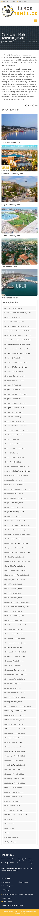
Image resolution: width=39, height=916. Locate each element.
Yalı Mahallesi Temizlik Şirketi (16, 815)
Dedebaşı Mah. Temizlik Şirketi (17, 530)
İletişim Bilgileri (11, 842)
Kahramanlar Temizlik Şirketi (16, 674)
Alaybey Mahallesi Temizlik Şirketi (18, 313)
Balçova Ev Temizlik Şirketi (15, 358)
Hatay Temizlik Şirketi (13, 647)
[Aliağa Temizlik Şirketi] (20, 127)
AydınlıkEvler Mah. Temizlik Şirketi (18, 340)
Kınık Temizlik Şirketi (13, 684)
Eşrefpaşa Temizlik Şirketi (15, 580)
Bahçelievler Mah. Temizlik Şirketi (18, 344)
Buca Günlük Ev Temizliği (14, 448)
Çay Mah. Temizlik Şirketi (14, 485)
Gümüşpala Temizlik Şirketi (15, 643)
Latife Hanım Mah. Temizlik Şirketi (18, 706)
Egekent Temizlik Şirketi (14, 557)
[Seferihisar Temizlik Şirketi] (20, 158)
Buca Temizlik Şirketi (13, 462)
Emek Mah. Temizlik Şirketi (15, 566)
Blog (7, 833)
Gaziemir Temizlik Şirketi (14, 616)
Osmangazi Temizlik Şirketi (15, 751)
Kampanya (9, 828)
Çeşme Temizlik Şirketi (14, 494)
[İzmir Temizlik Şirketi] (20, 11)
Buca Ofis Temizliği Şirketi (15, 457)
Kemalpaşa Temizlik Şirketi (15, 679)
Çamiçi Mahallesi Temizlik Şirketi (17, 471)
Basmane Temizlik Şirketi (14, 376)
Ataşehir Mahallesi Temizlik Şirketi (18, 331)
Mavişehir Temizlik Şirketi (14, 715)
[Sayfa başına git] (35, 913)
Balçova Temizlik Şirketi (14, 371)
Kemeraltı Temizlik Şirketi (15, 697)
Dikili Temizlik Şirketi (13, 539)
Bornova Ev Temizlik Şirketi (15, 421)
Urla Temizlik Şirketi (10, 298)
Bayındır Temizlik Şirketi (14, 381)
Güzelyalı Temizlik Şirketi (14, 629)
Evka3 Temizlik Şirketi (13, 589)
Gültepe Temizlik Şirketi (14, 634)
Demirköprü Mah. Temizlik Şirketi (18, 534)
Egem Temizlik (18, 868)
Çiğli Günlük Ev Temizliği (14, 507)
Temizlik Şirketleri (12, 837)
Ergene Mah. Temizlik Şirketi (16, 570)
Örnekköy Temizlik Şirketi (15, 765)
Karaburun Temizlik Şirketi (15, 656)
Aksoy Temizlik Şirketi (13, 308)
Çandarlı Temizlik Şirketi (14, 480)
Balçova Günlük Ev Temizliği (15, 362)
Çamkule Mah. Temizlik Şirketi (16, 475)
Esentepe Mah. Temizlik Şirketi (17, 575)
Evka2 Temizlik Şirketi (13, 584)
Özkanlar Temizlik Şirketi (14, 769)
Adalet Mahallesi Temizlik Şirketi (17, 602)
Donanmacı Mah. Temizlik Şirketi (17, 552)
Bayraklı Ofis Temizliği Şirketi (16, 403)
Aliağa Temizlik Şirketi (11, 143)
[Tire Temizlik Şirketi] (20, 252)
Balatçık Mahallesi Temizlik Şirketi (18, 353)
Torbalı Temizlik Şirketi (11, 236)
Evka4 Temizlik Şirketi (13, 593)
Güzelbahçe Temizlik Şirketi (15, 625)
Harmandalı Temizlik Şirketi (15, 652)
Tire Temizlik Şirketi (10, 267)
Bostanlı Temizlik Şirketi (14, 435)
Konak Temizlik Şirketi (13, 665)
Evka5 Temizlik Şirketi (13, 598)
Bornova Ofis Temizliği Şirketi (16, 430)
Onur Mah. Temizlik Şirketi (15, 756)
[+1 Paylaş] (32, 105)
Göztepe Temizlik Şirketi (14, 620)
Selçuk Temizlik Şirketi (11, 205)
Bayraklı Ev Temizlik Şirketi (15, 390)
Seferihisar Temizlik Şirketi (12, 174)
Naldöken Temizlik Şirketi (15, 747)
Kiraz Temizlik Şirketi (13, 688)
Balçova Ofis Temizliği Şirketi (16, 367)
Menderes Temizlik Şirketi (15, 724)
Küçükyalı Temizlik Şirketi (14, 693)
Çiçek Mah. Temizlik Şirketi (15, 498)
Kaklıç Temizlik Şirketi (13, 702)
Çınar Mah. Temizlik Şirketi (15, 521)
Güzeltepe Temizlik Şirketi (15, 638)
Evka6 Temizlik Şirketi (13, 611)
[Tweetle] (28, 105)
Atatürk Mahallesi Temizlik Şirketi (17, 335)
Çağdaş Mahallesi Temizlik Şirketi (17, 466)
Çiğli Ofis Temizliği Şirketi (14, 512)
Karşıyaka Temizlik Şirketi (14, 661)
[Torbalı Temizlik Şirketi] (20, 221)
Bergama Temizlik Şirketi (14, 408)
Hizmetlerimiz (33, 41)
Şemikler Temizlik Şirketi (14, 792)
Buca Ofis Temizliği (12, 453)
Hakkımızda (9, 824)
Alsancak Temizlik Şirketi (14, 322)
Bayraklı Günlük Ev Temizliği (15, 394)
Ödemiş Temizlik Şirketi (14, 760)
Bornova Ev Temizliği (13, 417)
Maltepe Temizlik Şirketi (14, 720)
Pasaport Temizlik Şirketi (14, 774)
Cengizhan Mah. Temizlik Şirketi (14, 36)
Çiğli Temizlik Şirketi (12, 516)
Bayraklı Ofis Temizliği (13, 399)
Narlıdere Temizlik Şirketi (14, 738)
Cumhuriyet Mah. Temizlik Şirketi (17, 525)
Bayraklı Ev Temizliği (13, 385)
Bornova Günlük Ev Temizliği (16, 426)
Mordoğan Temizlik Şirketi (15, 733)
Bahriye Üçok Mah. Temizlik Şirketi (18, 349)
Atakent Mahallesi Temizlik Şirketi (18, 326)
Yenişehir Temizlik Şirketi (14, 810)
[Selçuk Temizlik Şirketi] (20, 190)
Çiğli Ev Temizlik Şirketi (14, 503)
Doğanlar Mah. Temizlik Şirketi (16, 548)
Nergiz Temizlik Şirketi (13, 742)
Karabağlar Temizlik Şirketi (15, 670)
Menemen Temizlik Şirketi (15, 729)
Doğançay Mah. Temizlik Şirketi (17, 543)
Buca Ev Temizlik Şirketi (14, 444)
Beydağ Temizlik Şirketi (14, 412)
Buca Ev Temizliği (12, 439)
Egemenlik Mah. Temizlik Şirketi (17, 561)
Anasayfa (24, 41)
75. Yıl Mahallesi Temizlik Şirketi (17, 607)
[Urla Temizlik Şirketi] (20, 283)
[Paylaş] (25, 105)
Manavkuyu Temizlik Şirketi (15, 711)
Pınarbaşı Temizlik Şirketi (14, 779)
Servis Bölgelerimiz (9, 886)
